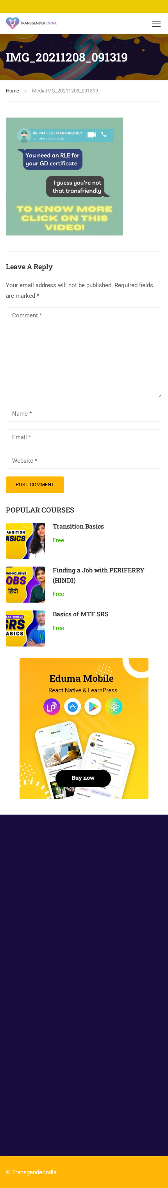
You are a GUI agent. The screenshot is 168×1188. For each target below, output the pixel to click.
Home (12, 91)
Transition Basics (78, 526)
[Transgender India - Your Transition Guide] (31, 23)
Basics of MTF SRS (81, 614)
